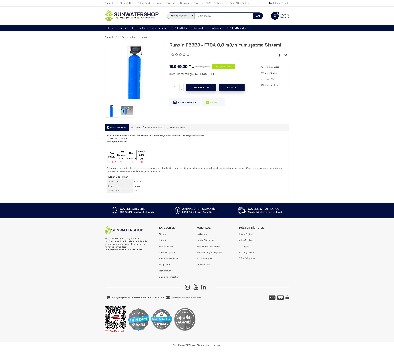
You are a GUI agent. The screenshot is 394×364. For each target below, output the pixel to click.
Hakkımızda (202, 234)
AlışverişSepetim (284, 16)
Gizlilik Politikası (204, 258)
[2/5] (175, 54)
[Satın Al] (232, 87)
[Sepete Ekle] (201, 87)
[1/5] (173, 54)
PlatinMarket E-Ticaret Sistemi (188, 345)
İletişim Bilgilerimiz (205, 240)
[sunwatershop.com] (132, 20)
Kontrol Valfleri (166, 246)
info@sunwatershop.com (186, 297)
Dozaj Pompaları (167, 252)
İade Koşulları (203, 264)
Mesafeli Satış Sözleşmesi (209, 252)
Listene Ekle (271, 73)
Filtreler (163, 234)
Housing (163, 240)
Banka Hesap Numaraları (208, 246)
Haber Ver (269, 79)
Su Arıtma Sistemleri (169, 258)
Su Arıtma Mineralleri (169, 277)
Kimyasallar (165, 264)
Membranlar (165, 270)
